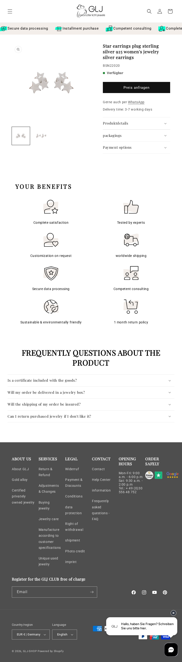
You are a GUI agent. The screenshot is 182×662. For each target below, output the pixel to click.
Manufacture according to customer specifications (50, 539)
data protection (73, 510)
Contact (98, 469)
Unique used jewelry (48, 561)
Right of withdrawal (74, 527)
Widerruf (72, 469)
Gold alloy (20, 480)
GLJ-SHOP (30, 651)
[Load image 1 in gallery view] (21, 136)
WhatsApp (136, 102)
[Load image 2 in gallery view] (41, 136)
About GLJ (20, 469)
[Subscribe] (91, 592)
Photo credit (75, 551)
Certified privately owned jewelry (23, 496)
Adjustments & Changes (49, 488)
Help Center (101, 480)
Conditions (73, 496)
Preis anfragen (136, 87)
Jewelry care (49, 519)
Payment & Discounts (73, 483)
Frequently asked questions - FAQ (101, 510)
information (101, 490)
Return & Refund (46, 472)
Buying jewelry (44, 505)
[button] (10, 11)
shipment (72, 540)
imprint (71, 562)
